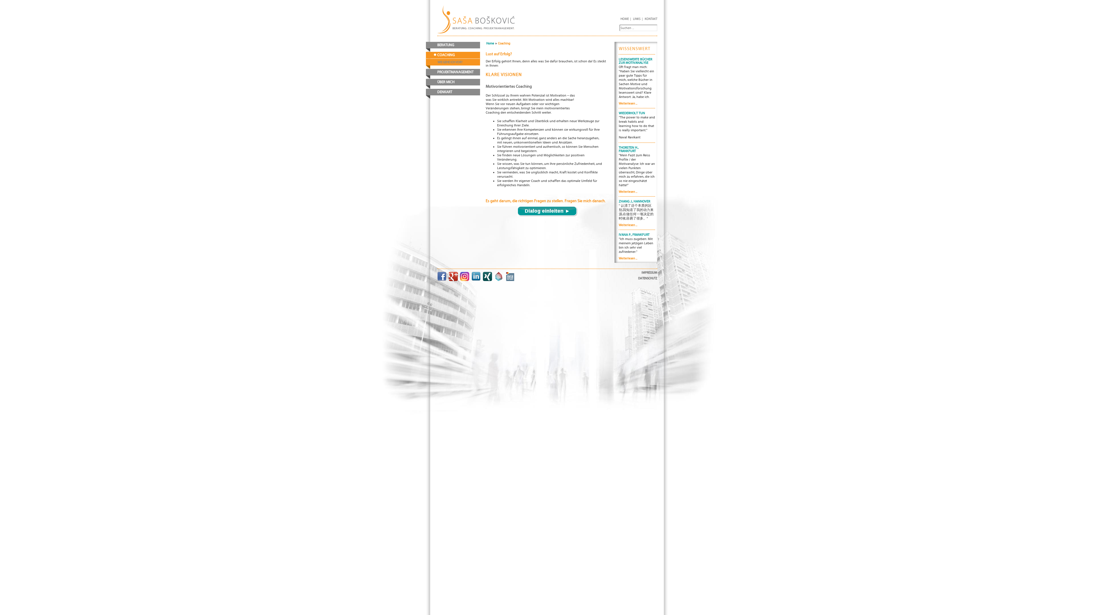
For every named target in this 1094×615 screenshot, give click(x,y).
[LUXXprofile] (498, 276)
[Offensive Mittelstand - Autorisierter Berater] (510, 276)
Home (625, 19)
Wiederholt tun (632, 113)
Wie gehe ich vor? (450, 62)
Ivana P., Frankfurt (634, 235)
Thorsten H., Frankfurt (628, 149)
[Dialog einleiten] (547, 211)
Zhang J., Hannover (634, 201)
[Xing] (487, 276)
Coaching (446, 55)
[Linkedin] (476, 276)
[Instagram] (464, 276)
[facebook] (441, 276)
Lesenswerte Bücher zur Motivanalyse (635, 61)
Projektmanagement (455, 72)
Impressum (649, 272)
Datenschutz (647, 278)
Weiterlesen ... (628, 103)
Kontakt (651, 19)
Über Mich (445, 82)
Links (636, 19)
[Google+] (453, 276)
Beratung (445, 45)
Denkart (444, 92)
